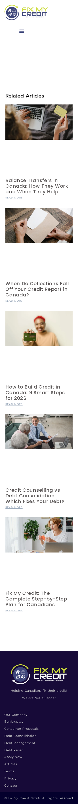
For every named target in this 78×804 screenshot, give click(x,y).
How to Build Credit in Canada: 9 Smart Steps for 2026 (35, 393)
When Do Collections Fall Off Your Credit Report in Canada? (37, 289)
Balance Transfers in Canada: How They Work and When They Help (36, 186)
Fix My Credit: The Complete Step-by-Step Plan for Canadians (36, 599)
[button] (22, 31)
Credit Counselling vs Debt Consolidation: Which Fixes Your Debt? (34, 496)
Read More (14, 198)
